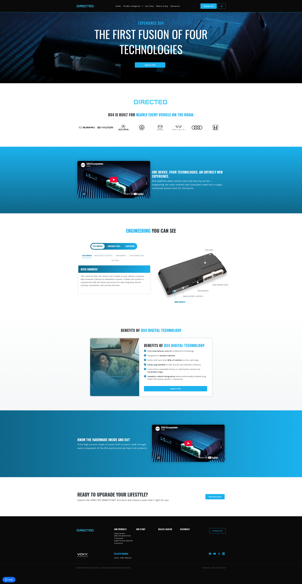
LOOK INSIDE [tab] (130, 246)
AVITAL (116, 558)
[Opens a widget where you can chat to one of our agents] (8, 580)
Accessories (118, 543)
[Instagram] (219, 554)
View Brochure (215, 497)
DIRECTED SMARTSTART (122, 536)
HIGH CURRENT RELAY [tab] (137, 255)
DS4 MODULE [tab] (98, 246)
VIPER (122, 558)
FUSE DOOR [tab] (115, 260)
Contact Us (208, 6)
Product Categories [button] (132, 6)
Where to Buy (162, 6)
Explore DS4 (150, 65)
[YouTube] (214, 554)
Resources (175, 6)
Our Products (120, 529)
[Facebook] (210, 554)
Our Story (149, 6)
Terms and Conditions (219, 568)
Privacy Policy (206, 568)
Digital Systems (119, 533)
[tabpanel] (151, 273)
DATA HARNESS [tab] (87, 255)
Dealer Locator (165, 529)
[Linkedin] (223, 554)
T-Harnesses (118, 538)
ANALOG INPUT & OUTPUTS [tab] (103, 255)
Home (118, 6)
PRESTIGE (128, 558)
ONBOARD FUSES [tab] (114, 246)
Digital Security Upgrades (123, 541)
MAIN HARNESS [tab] (121, 255)
